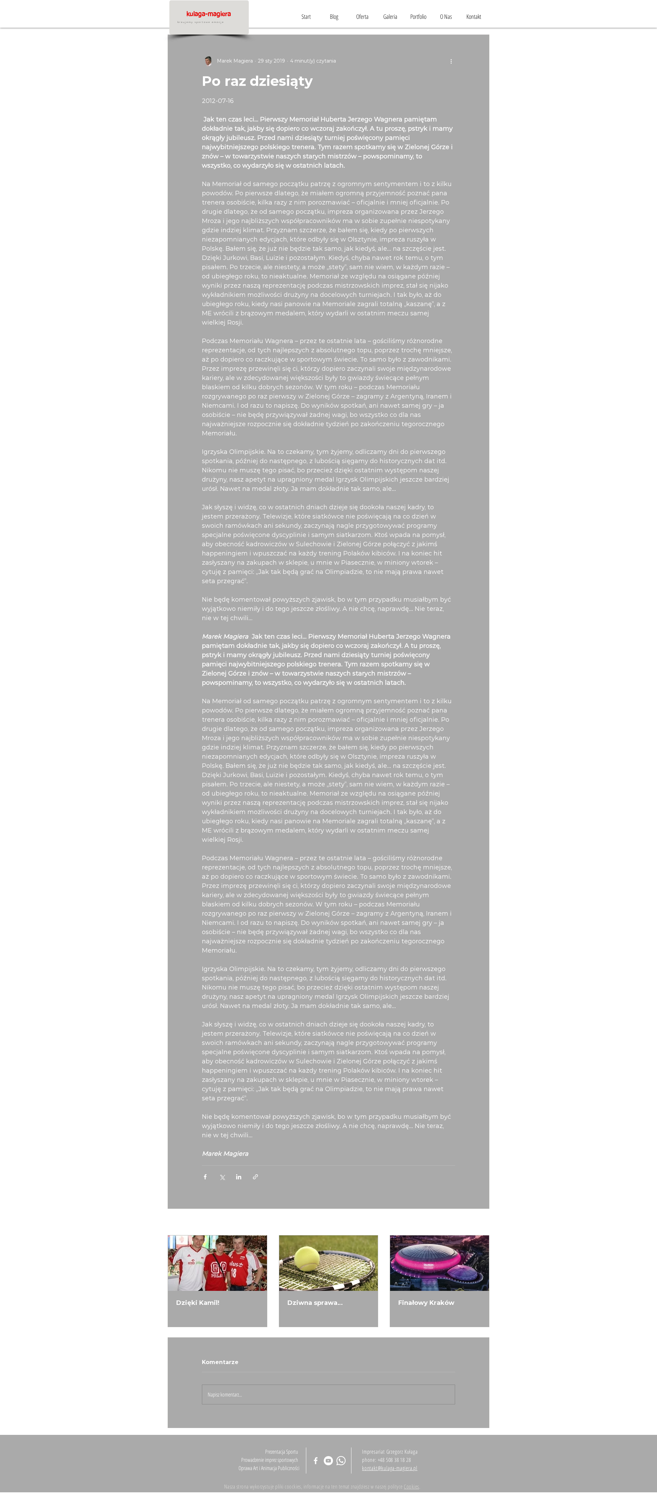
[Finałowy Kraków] (439, 1263)
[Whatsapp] (341, 1460)
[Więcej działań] (451, 61)
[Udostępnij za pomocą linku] (255, 1177)
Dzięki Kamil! (197, 1303)
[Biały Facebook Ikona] (315, 1460)
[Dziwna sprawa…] (328, 1263)
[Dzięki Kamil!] (217, 1263)
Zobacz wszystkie (468, 1222)
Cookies (411, 1486)
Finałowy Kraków (426, 1303)
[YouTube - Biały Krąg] (328, 1460)
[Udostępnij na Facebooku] (205, 1177)
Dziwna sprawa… (315, 1303)
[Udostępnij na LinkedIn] (238, 1177)
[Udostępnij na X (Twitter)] (222, 1177)
